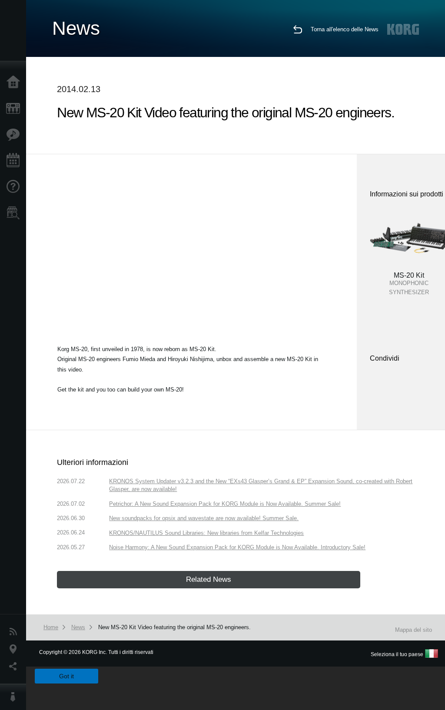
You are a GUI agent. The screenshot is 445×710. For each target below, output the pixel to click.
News (15, 631)
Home (15, 83)
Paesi (15, 649)
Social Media (15, 666)
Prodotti (15, 109)
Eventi (15, 161)
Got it (66, 676)
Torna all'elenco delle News (345, 29)
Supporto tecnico (15, 187)
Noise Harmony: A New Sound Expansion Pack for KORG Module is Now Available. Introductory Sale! (237, 547)
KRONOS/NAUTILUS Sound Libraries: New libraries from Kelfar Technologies (206, 533)
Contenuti (15, 135)
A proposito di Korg (15, 697)
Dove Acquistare (15, 213)
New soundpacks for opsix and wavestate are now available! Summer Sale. (204, 518)
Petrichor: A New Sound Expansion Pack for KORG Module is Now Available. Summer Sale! (225, 504)
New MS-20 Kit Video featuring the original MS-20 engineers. (174, 627)
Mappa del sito (413, 630)
